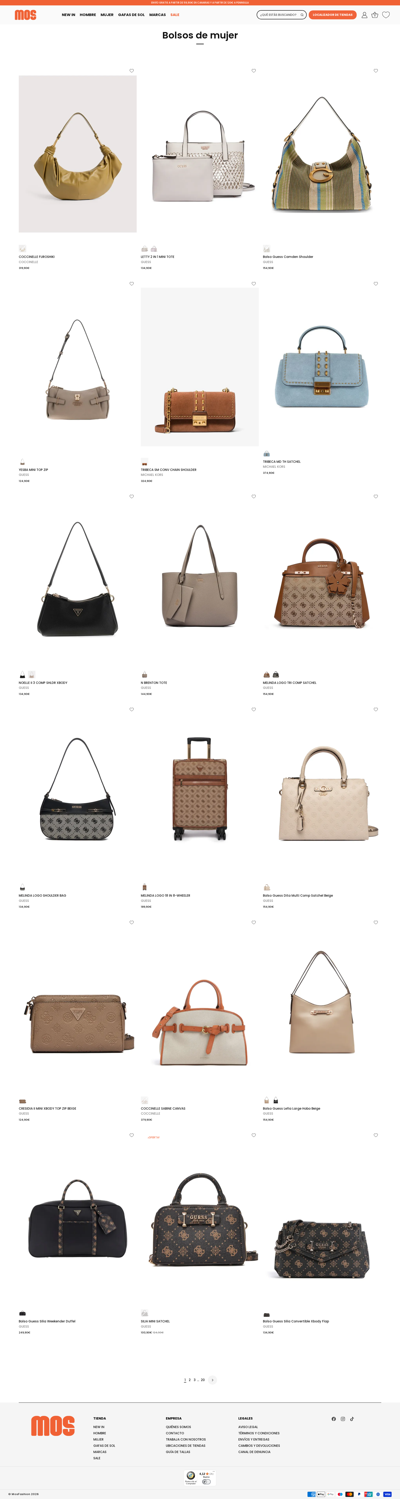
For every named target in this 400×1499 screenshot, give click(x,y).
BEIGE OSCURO (22, 1100)
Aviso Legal (248, 1427)
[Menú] (213, 1472)
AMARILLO (22, 248)
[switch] (206, 1481)
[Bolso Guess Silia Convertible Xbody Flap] (322, 1218)
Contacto (175, 1433)
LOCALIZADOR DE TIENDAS (332, 15)
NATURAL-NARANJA (144, 1100)
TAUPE (22, 461)
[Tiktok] (352, 1418)
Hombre (88, 14)
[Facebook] (334, 1418)
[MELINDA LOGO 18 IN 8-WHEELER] (200, 792)
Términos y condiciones (259, 1433)
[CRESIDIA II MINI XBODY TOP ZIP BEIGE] (78, 1005)
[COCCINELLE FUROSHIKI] (78, 154)
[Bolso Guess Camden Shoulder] (322, 154)
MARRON (144, 461)
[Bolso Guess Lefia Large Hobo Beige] (322, 1005)
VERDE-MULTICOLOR (266, 248)
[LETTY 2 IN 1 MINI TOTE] (200, 154)
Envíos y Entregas (253, 1439)
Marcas (157, 14)
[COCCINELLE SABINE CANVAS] (200, 1005)
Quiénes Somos (178, 1427)
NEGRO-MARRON (144, 1313)
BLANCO (144, 248)
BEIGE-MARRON (266, 674)
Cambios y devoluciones (259, 1445)
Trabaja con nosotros (186, 1439)
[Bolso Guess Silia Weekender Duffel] (78, 1218)
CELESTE (266, 453)
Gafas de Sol (131, 14)
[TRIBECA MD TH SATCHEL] (322, 363)
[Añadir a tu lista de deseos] (132, 71)
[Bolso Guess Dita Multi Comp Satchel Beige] (322, 792)
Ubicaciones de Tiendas (185, 1445)
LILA (154, 248)
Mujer (107, 14)
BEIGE (144, 674)
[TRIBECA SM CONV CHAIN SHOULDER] (200, 367)
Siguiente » (212, 1380)
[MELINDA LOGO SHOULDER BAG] (78, 792)
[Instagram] (343, 1418)
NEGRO (22, 674)
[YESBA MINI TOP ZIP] (78, 367)
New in (98, 1427)
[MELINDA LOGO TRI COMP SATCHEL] (322, 579)
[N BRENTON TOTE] (200, 579)
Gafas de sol (104, 1445)
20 (203, 1380)
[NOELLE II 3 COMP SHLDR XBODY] (78, 579)
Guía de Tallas (178, 1452)
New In (68, 14)
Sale (174, 14)
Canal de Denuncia (254, 1452)
